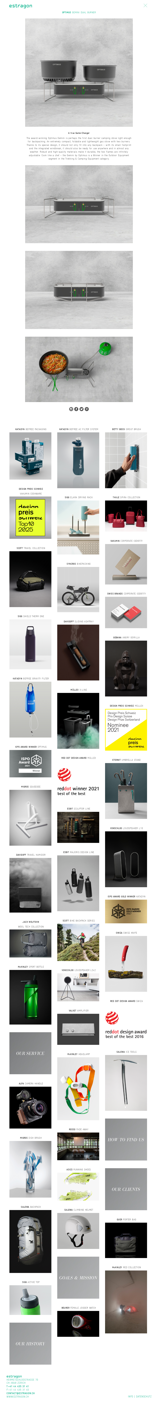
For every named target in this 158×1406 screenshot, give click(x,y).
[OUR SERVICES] (30, 1052)
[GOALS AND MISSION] (78, 1277)
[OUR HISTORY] (30, 1343)
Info (130, 1396)
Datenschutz (144, 1396)
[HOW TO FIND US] (126, 1139)
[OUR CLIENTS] (126, 1188)
